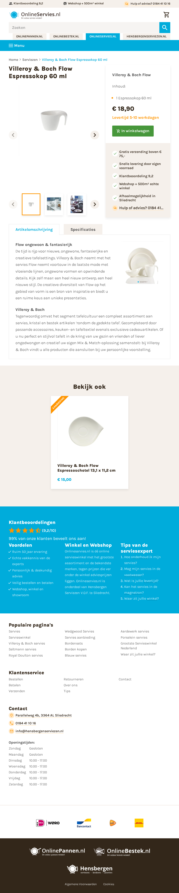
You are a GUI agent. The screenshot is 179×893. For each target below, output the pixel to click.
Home (13, 60)
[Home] (34, 15)
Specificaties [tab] (83, 229)
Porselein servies (134, 637)
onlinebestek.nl (66, 36)
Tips (67, 691)
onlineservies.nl (103, 36)
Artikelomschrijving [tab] (34, 229)
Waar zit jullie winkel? (138, 654)
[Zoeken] (164, 27)
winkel (152, 598)
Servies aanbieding (80, 637)
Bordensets (74, 643)
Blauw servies (75, 655)
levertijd (150, 581)
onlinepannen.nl (29, 36)
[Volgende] (94, 135)
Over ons (70, 685)
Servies (14, 631)
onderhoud (139, 557)
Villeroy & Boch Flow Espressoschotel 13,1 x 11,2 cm (86, 468)
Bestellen (16, 679)
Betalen (15, 685)
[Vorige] (13, 135)
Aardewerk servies (135, 631)
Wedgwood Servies (79, 631)
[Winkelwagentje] (166, 15)
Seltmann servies (22, 649)
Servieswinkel (19, 637)
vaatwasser (133, 575)
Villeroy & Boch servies (27, 643)
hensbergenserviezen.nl (147, 36)
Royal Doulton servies (26, 655)
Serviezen (30, 60)
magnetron (133, 592)
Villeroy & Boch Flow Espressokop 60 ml (74, 60)
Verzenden (17, 691)
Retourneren (74, 679)
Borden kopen (76, 649)
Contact (125, 679)
